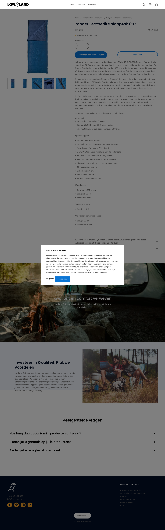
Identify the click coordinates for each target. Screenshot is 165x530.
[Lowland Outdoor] (18, 4)
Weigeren (50, 279)
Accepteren (63, 279)
